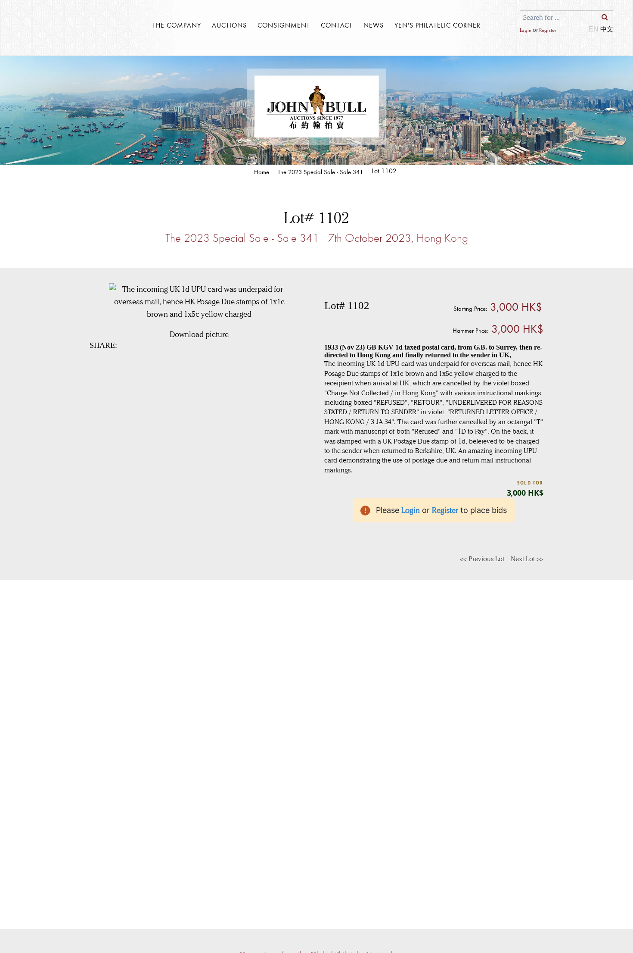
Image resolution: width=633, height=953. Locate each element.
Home (261, 172)
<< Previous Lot (482, 559)
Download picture (199, 334)
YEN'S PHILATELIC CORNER (437, 25)
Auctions (229, 25)
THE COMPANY (176, 25)
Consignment (284, 25)
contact (337, 25)
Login (525, 30)
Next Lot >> (527, 559)
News (373, 25)
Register (547, 30)
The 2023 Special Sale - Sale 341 (320, 172)
